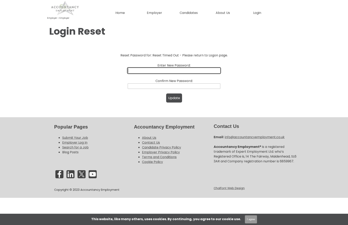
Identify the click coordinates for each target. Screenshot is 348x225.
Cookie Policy (152, 162)
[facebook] (59, 174)
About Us (149, 137)
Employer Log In (74, 142)
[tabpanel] (174, 31)
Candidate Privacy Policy (161, 147)
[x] (82, 174)
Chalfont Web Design (229, 188)
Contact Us (151, 142)
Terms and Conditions (159, 157)
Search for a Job (75, 147)
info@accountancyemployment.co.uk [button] (255, 137)
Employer (64, 18)
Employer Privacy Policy (161, 152)
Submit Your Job (75, 137)
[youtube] (93, 174)
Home (120, 12)
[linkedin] (70, 174)
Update (174, 98)
